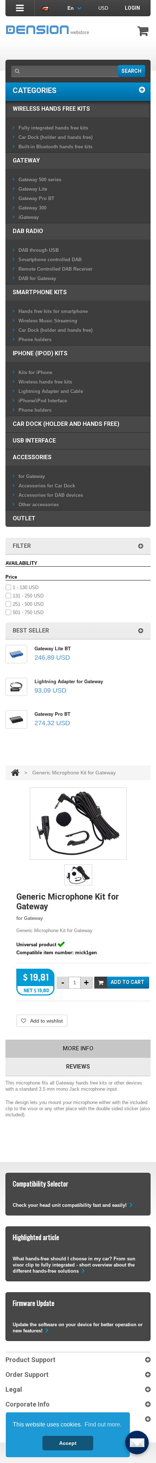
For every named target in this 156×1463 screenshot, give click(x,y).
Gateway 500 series (40, 179)
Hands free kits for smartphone (53, 311)
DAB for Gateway (37, 278)
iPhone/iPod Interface (43, 400)
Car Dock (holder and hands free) (56, 137)
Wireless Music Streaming (48, 321)
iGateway (29, 217)
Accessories (32, 457)
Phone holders (35, 339)
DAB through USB (39, 250)
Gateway (26, 160)
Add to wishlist (46, 1021)
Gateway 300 (32, 208)
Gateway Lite (33, 189)
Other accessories (39, 504)
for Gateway (32, 476)
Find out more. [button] (103, 1424)
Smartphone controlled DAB (50, 259)
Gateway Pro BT (36, 198)
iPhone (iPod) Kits (40, 353)
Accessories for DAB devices (51, 495)
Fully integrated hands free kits (53, 128)
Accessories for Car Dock (47, 486)
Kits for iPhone (35, 372)
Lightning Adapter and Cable (51, 391)
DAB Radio (28, 231)
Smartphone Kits (40, 292)
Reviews (78, 1066)
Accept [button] (68, 1443)
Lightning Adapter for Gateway (68, 681)
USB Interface (34, 440)
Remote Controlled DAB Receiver (56, 269)
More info (78, 1048)
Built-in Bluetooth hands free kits (56, 146)
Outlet (24, 518)
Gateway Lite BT (52, 648)
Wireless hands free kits (51, 108)
